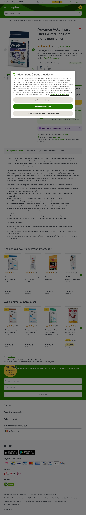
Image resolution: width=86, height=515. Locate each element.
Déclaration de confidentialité (59, 94)
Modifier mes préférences (43, 100)
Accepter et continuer (43, 107)
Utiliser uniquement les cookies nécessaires (43, 113)
